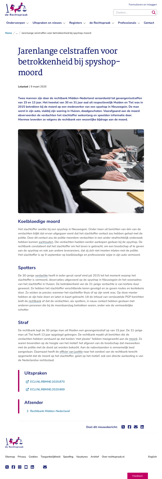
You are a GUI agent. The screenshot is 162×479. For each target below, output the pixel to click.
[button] (137, 476)
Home (8, 33)
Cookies (33, 456)
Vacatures (82, 457)
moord (133, 339)
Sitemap (10, 456)
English (152, 456)
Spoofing (68, 456)
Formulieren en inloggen (143, 4)
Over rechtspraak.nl (113, 456)
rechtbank (35, 301)
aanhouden (46, 242)
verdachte (41, 275)
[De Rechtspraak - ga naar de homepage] (16, 9)
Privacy (22, 456)
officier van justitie (71, 352)
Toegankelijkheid (50, 456)
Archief (95, 456)
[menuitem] (17, 22)
